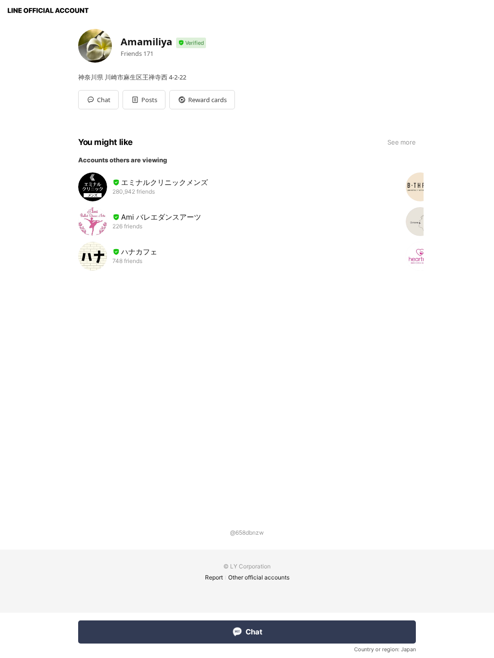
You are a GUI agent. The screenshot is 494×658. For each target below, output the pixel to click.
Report (214, 577)
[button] (144, 99)
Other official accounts (258, 577)
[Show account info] (191, 43)
